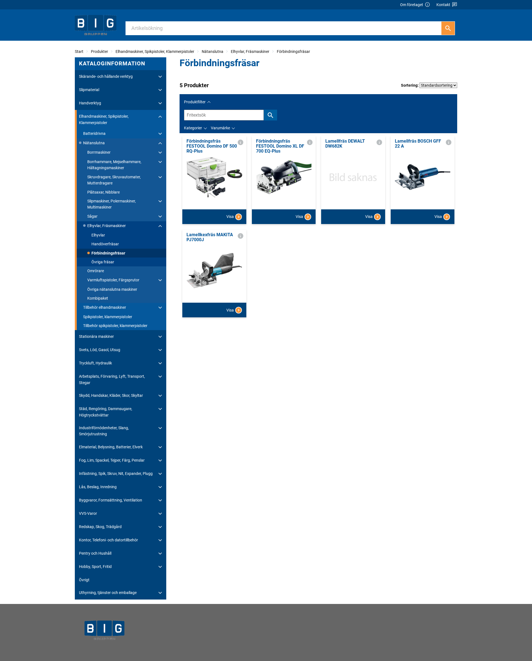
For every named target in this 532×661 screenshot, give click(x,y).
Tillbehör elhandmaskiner (104, 307)
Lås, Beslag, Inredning (98, 487)
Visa (230, 216)
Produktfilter (195, 102)
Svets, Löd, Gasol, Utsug (99, 350)
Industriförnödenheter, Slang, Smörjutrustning (104, 431)
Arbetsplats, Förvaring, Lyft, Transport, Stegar (112, 379)
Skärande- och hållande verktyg (106, 76)
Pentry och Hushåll (95, 553)
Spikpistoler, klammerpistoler (107, 317)
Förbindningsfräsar (293, 51)
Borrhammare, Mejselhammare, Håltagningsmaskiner (114, 165)
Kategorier (193, 128)
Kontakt (443, 4)
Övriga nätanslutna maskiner (112, 289)
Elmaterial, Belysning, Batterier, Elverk (111, 447)
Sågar (92, 216)
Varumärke (220, 128)
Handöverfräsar (105, 244)
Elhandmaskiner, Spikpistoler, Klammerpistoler (155, 51)
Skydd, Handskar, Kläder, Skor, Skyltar (111, 395)
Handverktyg (90, 103)
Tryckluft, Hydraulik (95, 363)
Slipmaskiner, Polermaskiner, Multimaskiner (111, 204)
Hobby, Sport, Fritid (95, 566)
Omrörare (95, 271)
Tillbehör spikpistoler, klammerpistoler (115, 325)
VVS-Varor (88, 513)
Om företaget (411, 4)
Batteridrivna (94, 133)
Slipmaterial (89, 90)
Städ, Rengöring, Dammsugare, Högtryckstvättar (105, 412)
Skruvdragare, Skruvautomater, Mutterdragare (114, 180)
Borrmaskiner (99, 152)
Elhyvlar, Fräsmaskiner (250, 51)
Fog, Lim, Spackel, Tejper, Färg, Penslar (112, 460)
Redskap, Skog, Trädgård (100, 526)
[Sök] (448, 28)
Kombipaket (97, 298)
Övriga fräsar (102, 262)
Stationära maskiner (96, 336)
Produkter (99, 51)
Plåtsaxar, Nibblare (103, 192)
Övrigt (84, 580)
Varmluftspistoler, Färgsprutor (113, 280)
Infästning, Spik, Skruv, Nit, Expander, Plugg (116, 473)
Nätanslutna (212, 51)
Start (79, 51)
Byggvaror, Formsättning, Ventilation (110, 500)
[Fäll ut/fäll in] (160, 76)
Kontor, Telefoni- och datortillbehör (108, 540)
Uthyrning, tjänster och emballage (108, 592)
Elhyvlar (98, 235)
